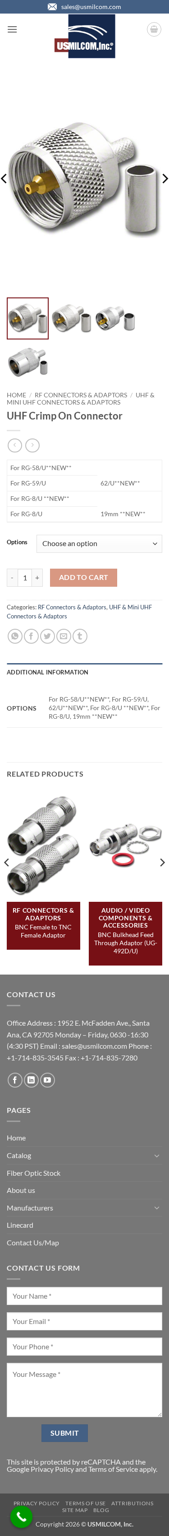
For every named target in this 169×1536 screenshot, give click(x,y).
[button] (12, 29)
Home (16, 395)
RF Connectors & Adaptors (81, 395)
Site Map (75, 1510)
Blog (101, 1510)
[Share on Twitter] (47, 636)
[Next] (161, 880)
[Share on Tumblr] (80, 636)
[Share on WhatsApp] (15, 636)
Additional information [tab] (48, 672)
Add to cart (84, 577)
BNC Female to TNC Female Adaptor (43, 931)
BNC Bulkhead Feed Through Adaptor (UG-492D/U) (125, 943)
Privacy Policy (52, 1469)
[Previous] (7, 880)
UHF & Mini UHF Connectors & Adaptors (81, 398)
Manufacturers (30, 1207)
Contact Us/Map (33, 1242)
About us (21, 1190)
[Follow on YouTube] (47, 1080)
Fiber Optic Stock (33, 1172)
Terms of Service (113, 1469)
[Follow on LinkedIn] (31, 1080)
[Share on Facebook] (31, 636)
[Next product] (15, 445)
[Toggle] (156, 1155)
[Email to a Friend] (63, 636)
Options (17, 542)
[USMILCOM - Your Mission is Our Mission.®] (84, 36)
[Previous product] (32, 445)
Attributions (132, 1503)
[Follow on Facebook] (15, 1080)
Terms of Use (85, 1503)
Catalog (19, 1155)
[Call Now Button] (21, 1517)
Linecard (20, 1224)
